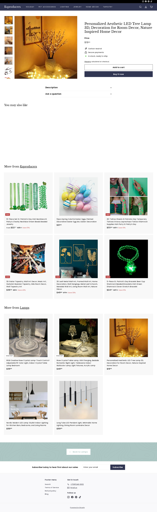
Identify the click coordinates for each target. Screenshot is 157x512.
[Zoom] (46, 47)
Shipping (87, 62)
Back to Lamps (80, 451)
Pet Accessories (47, 7)
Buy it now (118, 74)
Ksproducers (12, 6)
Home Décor (92, 7)
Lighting (64, 7)
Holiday (30, 7)
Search (48, 484)
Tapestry (108, 7)
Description (51, 87)
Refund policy (50, 491)
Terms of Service (52, 487)
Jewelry (77, 7)
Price (86, 38)
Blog (46, 494)
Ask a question (53, 93)
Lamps (24, 307)
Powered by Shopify (77, 508)
